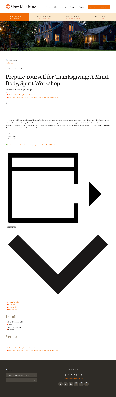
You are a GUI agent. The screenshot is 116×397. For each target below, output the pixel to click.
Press (48, 7)
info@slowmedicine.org (73, 378)
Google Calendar (13, 302)
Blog (55, 7)
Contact (81, 7)
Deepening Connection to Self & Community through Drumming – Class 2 (33, 97)
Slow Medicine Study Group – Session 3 (21, 95)
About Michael (43, 16)
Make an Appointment (98, 7)
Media (63, 7)
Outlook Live (12, 310)
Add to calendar (11, 227)
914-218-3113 (73, 374)
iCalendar (11, 305)
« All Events (9, 63)
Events (72, 7)
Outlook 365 (12, 307)
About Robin (72, 16)
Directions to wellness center (19, 380)
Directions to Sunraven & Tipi (18, 375)
